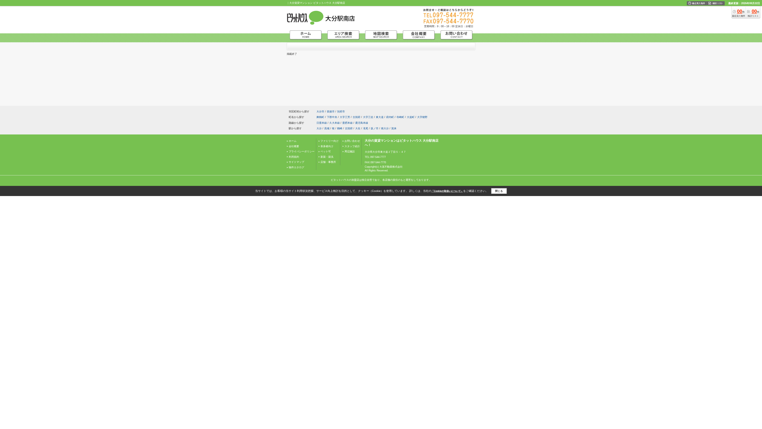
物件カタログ (296, 167)
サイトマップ (296, 161)
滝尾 (365, 128)
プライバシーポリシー (302, 151)
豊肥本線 (347, 122)
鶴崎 (339, 128)
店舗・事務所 (328, 161)
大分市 (320, 111)
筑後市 (331, 111)
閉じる (499, 190)
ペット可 (325, 151)
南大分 (385, 128)
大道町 (411, 117)
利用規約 (294, 156)
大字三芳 (345, 117)
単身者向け (326, 146)
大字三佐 (368, 117)
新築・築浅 (326, 156)
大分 (319, 128)
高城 (326, 128)
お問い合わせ (352, 140)
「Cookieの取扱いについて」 (447, 191)
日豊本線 (322, 122)
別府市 (341, 111)
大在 (357, 128)
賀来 (393, 128)
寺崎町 (400, 117)
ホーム (292, 140)
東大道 (380, 117)
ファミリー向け (329, 140)
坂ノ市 (374, 128)
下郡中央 (332, 117)
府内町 (390, 117)
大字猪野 (422, 117)
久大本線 (334, 122)
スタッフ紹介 (352, 146)
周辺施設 (349, 151)
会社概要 (294, 146)
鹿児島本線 (361, 122)
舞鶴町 (320, 117)
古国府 (356, 117)
